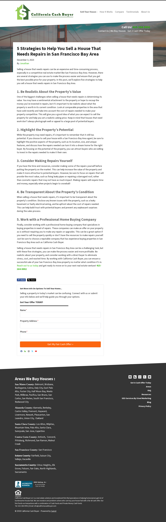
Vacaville (26, 459)
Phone (23, 331)
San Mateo (27, 398)
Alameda (37, 407)
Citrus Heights (44, 465)
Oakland (39, 418)
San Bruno (42, 395)
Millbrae (24, 395)
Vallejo (18, 459)
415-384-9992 (141, 27)
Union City (29, 418)
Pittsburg (19, 440)
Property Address (29, 321)
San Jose (30, 431)
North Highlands (48, 468)
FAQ (149, 390)
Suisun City (45, 455)
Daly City (38, 388)
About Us (145, 12)
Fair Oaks (34, 468)
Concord (51, 437)
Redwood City (22, 402)
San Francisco (45, 449)
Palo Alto (34, 427)
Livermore (20, 414)
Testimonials (132, 12)
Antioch (41, 437)
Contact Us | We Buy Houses (112, 31)
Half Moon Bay (38, 391)
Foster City (25, 391)
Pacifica (32, 395)
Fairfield (35, 455)
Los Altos (40, 424)
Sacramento (21, 472)
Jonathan (24, 63)
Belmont (39, 384)
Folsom (25, 468)
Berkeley (47, 407)
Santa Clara (45, 427)
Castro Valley (21, 411)
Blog (149, 402)
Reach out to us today (27, 265)
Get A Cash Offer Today (139, 31)
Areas (148, 386)
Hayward (42, 411)
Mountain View (22, 427)
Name (23, 310)
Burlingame (20, 388)
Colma (30, 388)
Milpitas (50, 424)
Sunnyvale (20, 431)
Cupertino (40, 431)
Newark (29, 414)
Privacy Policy (145, 406)
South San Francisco (43, 398)
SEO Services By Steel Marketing (136, 398)
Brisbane (48, 384)
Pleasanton (39, 414)
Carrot (53, 511)
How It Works (106, 12)
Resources (146, 394)
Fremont (32, 411)
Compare (119, 12)
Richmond (30, 440)
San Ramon (41, 440)
